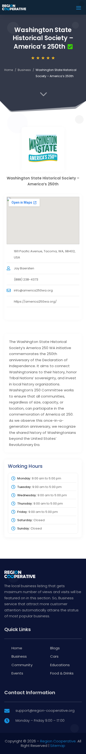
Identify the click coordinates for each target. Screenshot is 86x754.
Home (8, 70)
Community (21, 664)
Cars (54, 656)
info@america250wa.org (33, 290)
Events (17, 673)
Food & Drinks (62, 673)
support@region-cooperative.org (45, 710)
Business (24, 70)
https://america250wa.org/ (35, 301)
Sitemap (57, 745)
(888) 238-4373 (26, 279)
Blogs (55, 648)
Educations (60, 664)
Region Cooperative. (58, 741)
